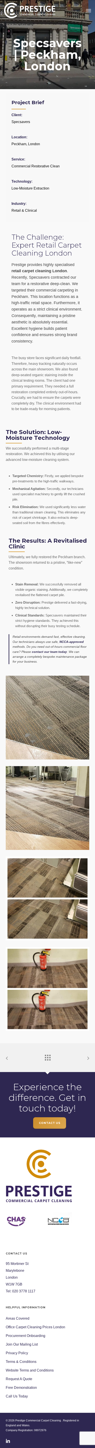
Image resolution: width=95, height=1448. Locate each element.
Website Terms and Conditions (30, 1370)
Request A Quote (19, 1379)
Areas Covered (17, 1318)
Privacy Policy (17, 1353)
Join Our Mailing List (22, 1344)
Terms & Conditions (21, 1362)
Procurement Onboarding (25, 1336)
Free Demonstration (21, 1387)
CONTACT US (49, 1123)
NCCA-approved (71, 642)
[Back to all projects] (47, 1056)
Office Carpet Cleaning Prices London (35, 1327)
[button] (88, 10)
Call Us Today (17, 1396)
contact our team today (49, 652)
